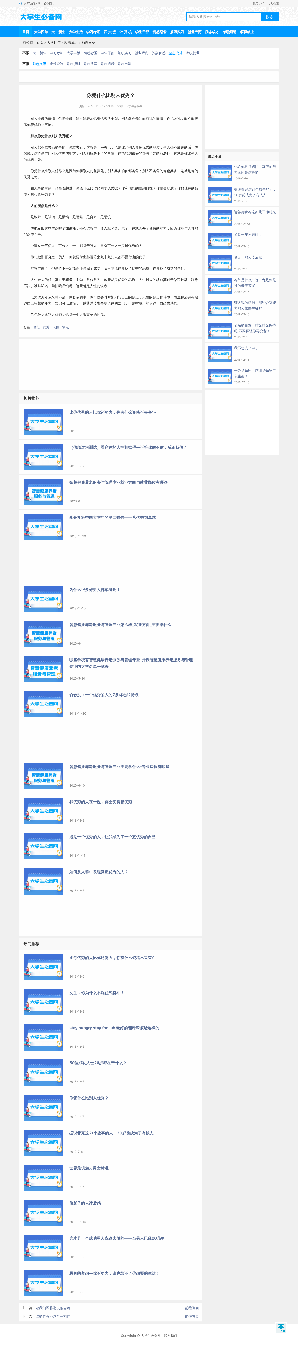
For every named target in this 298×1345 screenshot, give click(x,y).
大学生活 (76, 32)
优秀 (46, 327)
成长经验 (56, 63)
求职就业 (247, 32)
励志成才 (212, 32)
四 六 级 (110, 32)
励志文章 (88, 42)
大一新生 (58, 32)
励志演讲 (73, 63)
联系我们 (170, 1335)
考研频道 (229, 32)
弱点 (65, 327)
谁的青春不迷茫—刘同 (53, 1316)
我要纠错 (258, 3)
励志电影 (125, 63)
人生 (34, 280)
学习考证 (93, 32)
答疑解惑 (159, 53)
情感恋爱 (160, 32)
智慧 (36, 327)
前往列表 (192, 1308)
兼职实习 (177, 32)
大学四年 (41, 32)
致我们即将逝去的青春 (53, 1308)
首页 (25, 32)
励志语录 (108, 63)
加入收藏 (273, 3)
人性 (56, 327)
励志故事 (91, 63)
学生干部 (142, 32)
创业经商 (195, 32)
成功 (96, 268)
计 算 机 (126, 32)
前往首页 (192, 1316)
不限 (25, 53)
